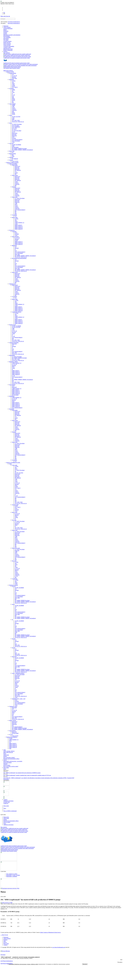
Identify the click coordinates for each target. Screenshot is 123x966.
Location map (6, 802)
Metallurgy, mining (13, 361)
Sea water (14, 520)
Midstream (14, 245)
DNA (16, 204)
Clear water (14, 465)
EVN (13, 137)
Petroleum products (13, 585)
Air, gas (11, 734)
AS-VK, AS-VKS (16, 116)
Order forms (6, 754)
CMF (13, 106)
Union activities (6, 45)
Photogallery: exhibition (11, 876)
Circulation (14, 214)
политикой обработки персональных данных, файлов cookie (23, 964)
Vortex (10, 115)
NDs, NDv (14, 78)
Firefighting (11, 396)
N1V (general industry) (17, 139)
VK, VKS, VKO (16, 120)
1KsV (13, 83)
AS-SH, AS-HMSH (16, 144)
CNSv (13, 84)
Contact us (5, 803)
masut (13, 604)
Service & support (7, 762)
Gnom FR (14, 110)
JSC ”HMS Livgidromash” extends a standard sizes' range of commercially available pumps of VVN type (27, 775)
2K (12, 91)
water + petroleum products (18, 673)
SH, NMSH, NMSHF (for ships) (19, 148)
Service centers (6, 765)
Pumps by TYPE (10, 71)
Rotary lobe (11, 151)
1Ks (13, 82)
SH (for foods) (15, 147)
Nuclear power (12, 324)
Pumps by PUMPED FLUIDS (13, 462)
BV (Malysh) (15, 158)
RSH (13, 156)
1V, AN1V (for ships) (17, 124)
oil (12, 619)
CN (13, 74)
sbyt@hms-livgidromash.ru (14, 21)
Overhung (11, 88)
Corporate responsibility (8, 46)
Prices (4, 753)
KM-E (13, 98)
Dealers (5, 756)
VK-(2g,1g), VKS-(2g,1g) (18, 121)
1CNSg (13, 80)
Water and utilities (13, 163)
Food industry (12, 384)
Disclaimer (3, 954)
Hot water (14, 560)
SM (13, 102)
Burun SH (14, 135)
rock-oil (13, 586)
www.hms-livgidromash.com (58, 947)
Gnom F (14, 109)
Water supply (15, 175)
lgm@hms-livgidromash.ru (14, 23)
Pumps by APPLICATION (12, 162)
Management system (8, 49)
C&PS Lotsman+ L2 (19, 222)
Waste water (14, 197)
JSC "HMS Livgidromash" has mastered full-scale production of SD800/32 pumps (22, 772)
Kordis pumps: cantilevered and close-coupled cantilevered (16, 55)
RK (13, 154)
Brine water (14, 512)
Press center (6, 767)
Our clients (5, 40)
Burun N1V (14, 133)
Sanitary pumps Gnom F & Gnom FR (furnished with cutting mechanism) (20, 65)
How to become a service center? (10, 766)
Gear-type (11, 143)
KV (13, 152)
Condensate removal (16, 311)
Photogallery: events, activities (13, 875)
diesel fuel (14, 656)
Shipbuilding (12, 355)
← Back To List (4, 934)
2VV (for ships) (15, 125)
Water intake (15, 165)
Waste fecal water (16, 548)
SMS (13, 119)
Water (10, 463)
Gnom (13, 107)
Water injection (15, 236)
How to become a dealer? (9, 757)
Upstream (14, 231)
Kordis (13, 100)
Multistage (11, 79)
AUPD (10, 738)
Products (5, 51)
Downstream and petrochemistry (19, 258)
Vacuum (11, 160)
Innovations (6, 38)
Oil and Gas (12, 230)
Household (11, 409)
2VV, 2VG (14, 128)
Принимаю (85, 964)
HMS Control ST (19, 229)
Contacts (5, 799)
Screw (10, 123)
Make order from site (5, 16)
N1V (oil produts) (16, 140)
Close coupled (12, 103)
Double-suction (12, 73)
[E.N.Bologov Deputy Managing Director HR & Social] (6, 785)
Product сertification (7, 50)
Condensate (14, 578)
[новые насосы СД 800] (6, 902)
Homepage (5, 26)
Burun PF (14, 134)
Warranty (5, 763)
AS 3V (13, 131)
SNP (10, 748)
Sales (4, 749)
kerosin (13, 647)
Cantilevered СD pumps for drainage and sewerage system (16, 57)
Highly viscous (12, 720)
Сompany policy (7, 47)
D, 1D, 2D (14, 75)
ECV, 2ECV (15, 87)
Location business (7, 41)
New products (6, 52)
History (5, 29)
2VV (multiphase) (16, 126)
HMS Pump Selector (8, 70)
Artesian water (15, 504)
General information (7, 28)
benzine (13, 638)
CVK (13, 117)
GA (16, 171)
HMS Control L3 (19, 226)
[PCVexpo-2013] (6, 789)
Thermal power (12, 283)
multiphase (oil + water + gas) (18, 698)
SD (12, 101)
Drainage (14, 186)
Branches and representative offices (11, 758)
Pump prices (6, 817)
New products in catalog (11, 873)
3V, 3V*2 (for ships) (16, 130)
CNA (13, 92)
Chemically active (13, 706)
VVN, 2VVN (15, 161)
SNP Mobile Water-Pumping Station (11, 68)
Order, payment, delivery (9, 751)
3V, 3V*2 (14, 129)
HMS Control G (18, 225)
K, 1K (13, 94)
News (4, 769)
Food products (12, 730)
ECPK (13, 86)
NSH (13, 146)
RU (4, 12)
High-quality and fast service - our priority (12, 761)
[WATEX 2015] (4, 791)
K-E (13, 96)
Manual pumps (12, 153)
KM (13, 97)
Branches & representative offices (11, 820)
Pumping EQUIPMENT (11, 737)
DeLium (14, 77)
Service (5, 760)
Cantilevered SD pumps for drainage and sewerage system (16, 63)
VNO (13, 142)
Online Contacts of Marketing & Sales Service (50, 932)
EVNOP (14, 138)
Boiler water (15, 217)
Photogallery (6, 779)
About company (7, 27)
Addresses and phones (8, 800)
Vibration (11, 157)
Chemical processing (13, 342)
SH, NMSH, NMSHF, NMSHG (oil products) (22, 149)
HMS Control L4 (19, 227)
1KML (13, 89)
